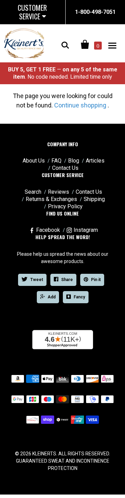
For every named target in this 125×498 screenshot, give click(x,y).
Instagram (86, 230)
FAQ (56, 160)
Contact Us (65, 168)
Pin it (96, 279)
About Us (34, 160)
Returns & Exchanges (51, 199)
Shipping (94, 199)
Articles (95, 160)
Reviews (58, 192)
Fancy (79, 297)
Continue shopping (80, 105)
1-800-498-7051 (95, 12)
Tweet (36, 279)
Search (33, 192)
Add (52, 297)
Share (67, 279)
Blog (73, 160)
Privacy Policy (65, 206)
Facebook (48, 230)
